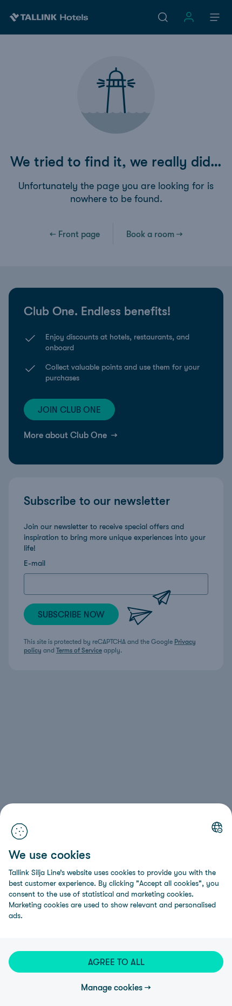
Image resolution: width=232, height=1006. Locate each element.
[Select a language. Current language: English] (216, 827)
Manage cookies (111, 987)
